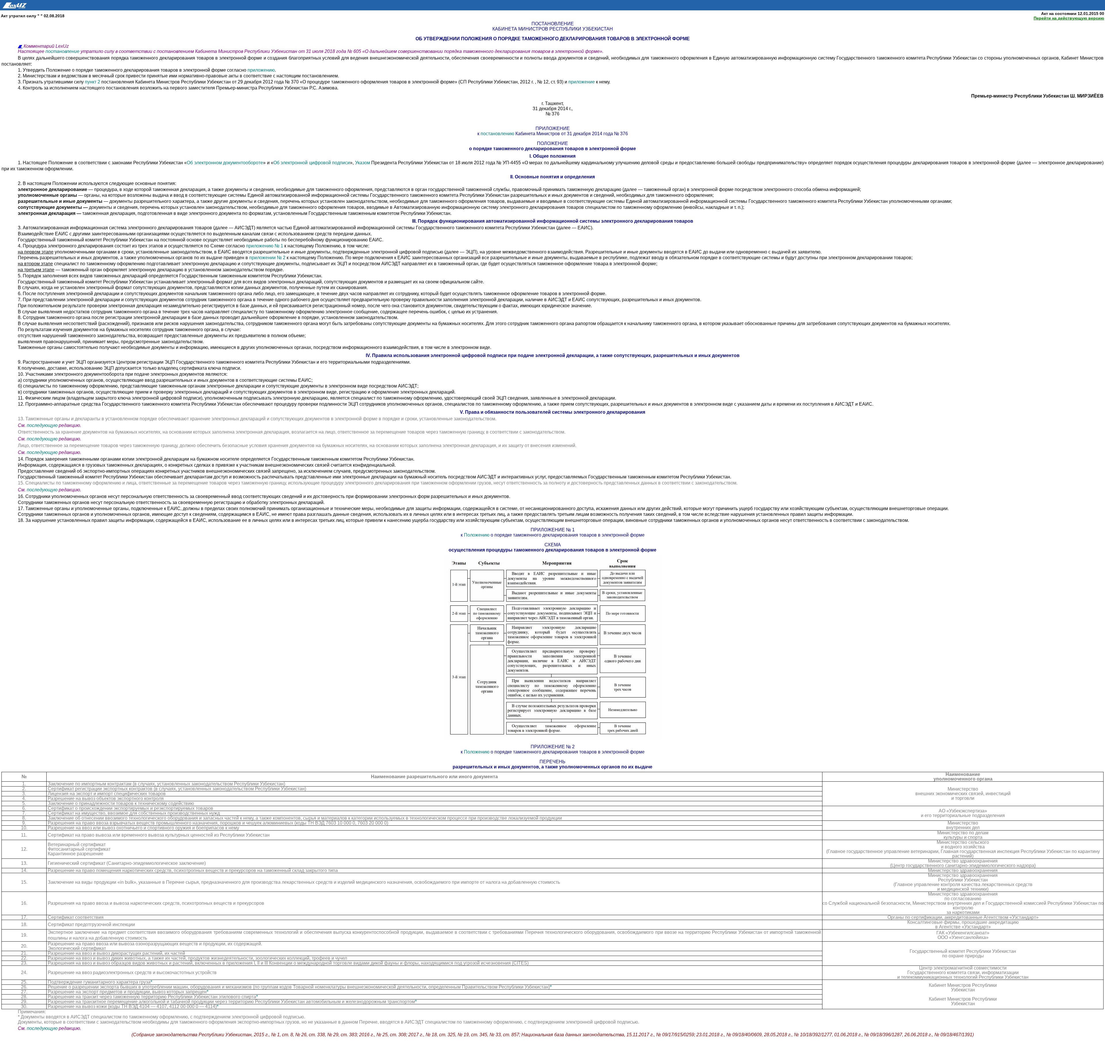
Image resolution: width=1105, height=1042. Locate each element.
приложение (581, 81)
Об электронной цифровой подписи (311, 162)
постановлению (497, 133)
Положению (477, 535)
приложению (261, 70)
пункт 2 (93, 81)
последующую (42, 425)
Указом (362, 162)
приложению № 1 (264, 245)
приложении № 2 (267, 257)
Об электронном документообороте (225, 162)
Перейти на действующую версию (1069, 18)
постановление (63, 51)
